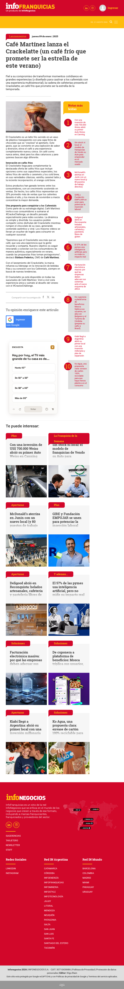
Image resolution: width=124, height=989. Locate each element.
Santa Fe (49, 938)
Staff (9, 850)
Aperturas (17, 505)
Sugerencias (13, 836)
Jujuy (47, 901)
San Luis (49, 934)
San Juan (49, 929)
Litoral (48, 906)
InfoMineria (51, 887)
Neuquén (49, 915)
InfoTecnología (53, 896)
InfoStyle (50, 892)
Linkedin (11, 868)
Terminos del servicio (98, 976)
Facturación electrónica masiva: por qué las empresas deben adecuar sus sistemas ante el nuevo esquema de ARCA (81, 277)
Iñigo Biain (72, 973)
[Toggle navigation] (116, 22)
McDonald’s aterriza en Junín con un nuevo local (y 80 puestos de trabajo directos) (81, 179)
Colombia (88, 873)
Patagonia (50, 920)
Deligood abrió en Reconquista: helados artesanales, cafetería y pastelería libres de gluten (81, 227)
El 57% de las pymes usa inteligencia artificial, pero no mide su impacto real (81, 250)
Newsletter (13, 845)
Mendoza (49, 910)
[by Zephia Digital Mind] (62, 985)
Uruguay (88, 892)
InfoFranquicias (54, 882)
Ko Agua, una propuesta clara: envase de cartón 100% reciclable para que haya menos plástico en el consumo (81, 375)
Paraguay (88, 887)
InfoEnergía (51, 878)
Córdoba (49, 873)
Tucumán (49, 948)
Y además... (61, 574)
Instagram (12, 873)
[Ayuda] (47, 409)
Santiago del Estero (56, 943)
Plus (14, 435)
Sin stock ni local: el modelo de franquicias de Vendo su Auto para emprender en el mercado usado (80, 153)
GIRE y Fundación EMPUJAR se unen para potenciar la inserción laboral (81, 202)
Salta (47, 924)
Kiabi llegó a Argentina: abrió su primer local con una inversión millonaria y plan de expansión (80, 346)
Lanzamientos (17, 36)
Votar (33, 409)
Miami (86, 882)
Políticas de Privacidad (83, 969)
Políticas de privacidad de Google (71, 976)
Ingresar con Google (15, 322)
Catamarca (50, 868)
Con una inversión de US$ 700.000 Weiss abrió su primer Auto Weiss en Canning (80, 127)
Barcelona (89, 868)
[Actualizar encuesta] (20, 409)
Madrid (87, 878)
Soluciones (18, 643)
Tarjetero (12, 840)
